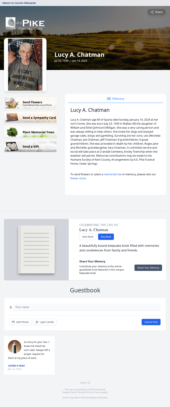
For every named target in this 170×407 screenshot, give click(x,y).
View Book (87, 236)
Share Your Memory (148, 267)
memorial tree (113, 174)
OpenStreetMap (88, 397)
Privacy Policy (75, 392)
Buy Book (106, 236)
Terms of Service (94, 392)
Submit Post (151, 322)
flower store (78, 178)
